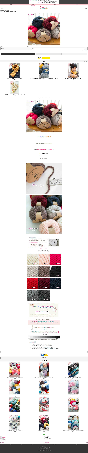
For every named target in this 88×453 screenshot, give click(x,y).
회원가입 (33, 4)
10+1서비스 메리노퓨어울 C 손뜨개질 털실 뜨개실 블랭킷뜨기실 (15, 412)
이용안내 (11, 444)
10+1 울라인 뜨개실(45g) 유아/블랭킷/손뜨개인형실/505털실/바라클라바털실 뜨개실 (73, 430)
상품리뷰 (44, 351)
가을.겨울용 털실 (7, 10)
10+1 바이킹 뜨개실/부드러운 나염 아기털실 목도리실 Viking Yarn (15, 430)
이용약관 (32, 444)
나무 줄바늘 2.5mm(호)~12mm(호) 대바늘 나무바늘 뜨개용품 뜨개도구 (14, 94)
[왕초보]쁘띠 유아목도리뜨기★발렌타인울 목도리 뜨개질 (73, 78)
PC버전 (77, 444)
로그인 (11, 4)
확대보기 (44, 357)
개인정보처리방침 (55, 444)
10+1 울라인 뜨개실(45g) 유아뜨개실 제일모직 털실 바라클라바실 (15, 377)
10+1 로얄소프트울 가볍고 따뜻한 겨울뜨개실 (44, 430)
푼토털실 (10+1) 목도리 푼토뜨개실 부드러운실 (44, 412)
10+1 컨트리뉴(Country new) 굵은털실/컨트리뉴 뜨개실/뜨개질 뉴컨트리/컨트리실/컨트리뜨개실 (44, 78)
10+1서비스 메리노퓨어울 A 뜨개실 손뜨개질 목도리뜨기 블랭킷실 (73, 377)
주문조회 (55, 4)
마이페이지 (77, 4)
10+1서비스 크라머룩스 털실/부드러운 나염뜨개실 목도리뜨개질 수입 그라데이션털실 (44, 377)
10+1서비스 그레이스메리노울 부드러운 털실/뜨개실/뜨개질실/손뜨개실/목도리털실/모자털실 (73, 412)
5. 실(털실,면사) (2, 10)
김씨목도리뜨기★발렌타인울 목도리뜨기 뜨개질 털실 (14, 78)
